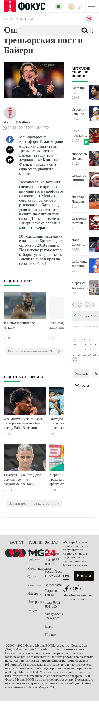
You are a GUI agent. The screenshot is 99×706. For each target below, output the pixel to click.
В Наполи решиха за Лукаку (19, 325)
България (34, 552)
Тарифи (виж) (51, 593)
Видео (32, 610)
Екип (49, 626)
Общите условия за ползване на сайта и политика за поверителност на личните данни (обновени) (49, 660)
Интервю (34, 593)
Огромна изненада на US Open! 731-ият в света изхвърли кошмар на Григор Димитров (80, 112)
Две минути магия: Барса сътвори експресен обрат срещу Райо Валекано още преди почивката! (23, 424)
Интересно (35, 602)
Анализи (34, 585)
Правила (51, 635)
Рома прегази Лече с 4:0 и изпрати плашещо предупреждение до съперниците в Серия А (80, 133)
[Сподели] (10, 160)
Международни (36, 568)
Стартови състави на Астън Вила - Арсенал (80, 221)
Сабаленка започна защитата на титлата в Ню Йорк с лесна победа (80, 264)
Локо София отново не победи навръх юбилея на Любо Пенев (79, 242)
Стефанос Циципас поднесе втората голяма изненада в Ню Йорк (79, 178)
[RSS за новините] (77, 588)
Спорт (32, 577)
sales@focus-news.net (54, 616)
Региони (33, 560)
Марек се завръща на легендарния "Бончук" (80, 285)
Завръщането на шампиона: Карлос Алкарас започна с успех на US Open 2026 (80, 90)
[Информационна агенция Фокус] (67, 588)
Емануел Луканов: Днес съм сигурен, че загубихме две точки (22, 479)
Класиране (81, 373)
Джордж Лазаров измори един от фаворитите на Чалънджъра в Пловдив (80, 199)
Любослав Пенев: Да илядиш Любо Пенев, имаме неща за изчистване (80, 156)
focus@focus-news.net (53, 573)
